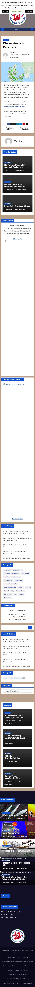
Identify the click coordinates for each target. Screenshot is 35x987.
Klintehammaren (16, 577)
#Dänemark (26, 54)
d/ (24, 107)
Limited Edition (18, 580)
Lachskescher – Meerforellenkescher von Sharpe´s (17, 850)
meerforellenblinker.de (10, 584)
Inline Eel (6, 577)
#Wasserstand (14, 57)
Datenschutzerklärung (8, 961)
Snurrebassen (8, 594)
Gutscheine (28, 966)
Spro (15, 594)
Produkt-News (19, 678)
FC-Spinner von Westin (11, 558)
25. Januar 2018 (8, 882)
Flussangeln (15, 573)
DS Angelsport (20, 170)
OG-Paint (20, 587)
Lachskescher (8, 580)
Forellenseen (7, 966)
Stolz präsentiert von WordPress (11, 950)
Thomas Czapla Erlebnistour (14, 978)
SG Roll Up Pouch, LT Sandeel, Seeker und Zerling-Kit (14, 167)
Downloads (18, 961)
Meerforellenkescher (10, 587)
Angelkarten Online (10, 128)
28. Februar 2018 (9, 868)
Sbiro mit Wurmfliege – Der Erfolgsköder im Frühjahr (14, 878)
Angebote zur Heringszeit (24, 128)
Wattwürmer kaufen (8, 983)
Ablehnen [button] (5, 11)
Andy (13, 52)
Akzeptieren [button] (29, 11)
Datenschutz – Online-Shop (20, 957)
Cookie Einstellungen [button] (16, 11)
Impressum (10, 970)
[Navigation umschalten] (16, 29)
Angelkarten (7, 570)
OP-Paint (28, 587)
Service (25, 974)
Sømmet (21, 594)
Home (9, 957)
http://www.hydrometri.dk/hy (14, 107)
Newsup (28, 950)
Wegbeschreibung (27, 983)
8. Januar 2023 (8, 818)
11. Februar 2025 (11, 761)
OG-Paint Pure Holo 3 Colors (15, 815)
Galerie (14, 966)
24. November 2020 (9, 836)
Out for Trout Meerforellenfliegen (14, 551)
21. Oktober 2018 (9, 854)
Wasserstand (7, 597)
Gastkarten (21, 966)
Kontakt (26, 970)
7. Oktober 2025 (11, 720)
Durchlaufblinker (18, 570)
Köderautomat (18, 970)
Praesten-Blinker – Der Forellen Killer (16, 864)
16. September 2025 (12, 741)
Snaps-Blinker (20, 591)
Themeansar (17, 953)
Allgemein (6, 39)
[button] (29, 29)
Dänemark (7, 573)
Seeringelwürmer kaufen (15, 974)
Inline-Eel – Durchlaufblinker (17, 206)
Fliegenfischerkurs (28, 961)
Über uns (26, 978)
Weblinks (18, 983)
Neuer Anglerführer (10, 833)
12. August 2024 (11, 781)
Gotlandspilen (25, 573)
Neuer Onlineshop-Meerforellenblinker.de (14, 185)
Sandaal (6, 591)
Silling (12, 591)
